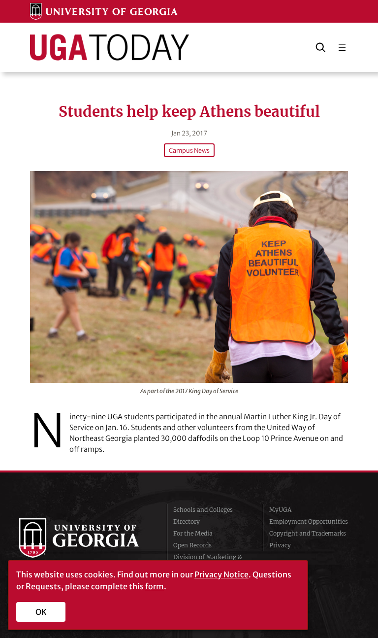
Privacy (280, 545)
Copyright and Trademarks (307, 533)
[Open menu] (342, 47)
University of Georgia (85, 538)
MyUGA (280, 509)
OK (41, 612)
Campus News (189, 150)
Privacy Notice (221, 574)
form (154, 586)
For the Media (193, 533)
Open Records (192, 545)
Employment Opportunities (308, 521)
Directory (186, 521)
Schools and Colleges (203, 509)
